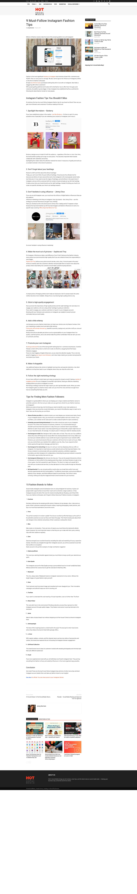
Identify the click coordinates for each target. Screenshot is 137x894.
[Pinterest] (102, 1)
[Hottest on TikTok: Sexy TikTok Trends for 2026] (89, 42)
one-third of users (36, 82)
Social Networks (73, 4)
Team (39, 1)
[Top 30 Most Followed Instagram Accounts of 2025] (72, 747)
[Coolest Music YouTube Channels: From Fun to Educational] (89, 26)
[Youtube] (109, 1)
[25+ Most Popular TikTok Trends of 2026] (89, 57)
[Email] (46, 31)
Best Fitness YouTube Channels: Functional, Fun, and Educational (102, 33)
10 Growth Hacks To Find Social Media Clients (38, 697)
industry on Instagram (50, 76)
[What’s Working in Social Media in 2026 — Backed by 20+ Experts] (53, 728)
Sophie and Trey (30, 261)
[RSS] (104, 1)
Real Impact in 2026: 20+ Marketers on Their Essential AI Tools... (102, 49)
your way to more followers (43, 355)
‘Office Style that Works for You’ (48, 208)
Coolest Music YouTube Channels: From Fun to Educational (100, 25)
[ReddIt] (42, 31)
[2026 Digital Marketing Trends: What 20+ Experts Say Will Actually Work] (72, 728)
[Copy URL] (49, 31)
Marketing (62, 4)
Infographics (47, 4)
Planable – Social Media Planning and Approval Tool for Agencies (69, 697)
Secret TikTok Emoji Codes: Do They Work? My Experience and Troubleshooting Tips (33, 756)
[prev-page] (27, 762)
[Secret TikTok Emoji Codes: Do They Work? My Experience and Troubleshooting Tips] (34, 747)
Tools (34, 4)
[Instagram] (96, 1)
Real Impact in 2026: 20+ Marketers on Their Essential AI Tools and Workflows (34, 737)
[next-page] (30, 762)
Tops (55, 4)
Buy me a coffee (33, 1)
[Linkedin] (99, 1)
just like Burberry (57, 114)
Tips (28, 4)
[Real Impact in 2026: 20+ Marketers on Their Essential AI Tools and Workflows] (34, 728)
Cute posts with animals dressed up (36, 328)
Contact (46, 1)
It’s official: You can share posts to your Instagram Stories (48, 677)
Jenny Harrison (31, 27)
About (42, 1)
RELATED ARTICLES (32, 719)
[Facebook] (94, 1)
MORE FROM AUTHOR (44, 719)
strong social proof (32, 346)
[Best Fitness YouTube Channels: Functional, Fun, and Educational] (89, 34)
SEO (40, 4)
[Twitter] (107, 1)
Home (27, 1)
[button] (109, 4)
